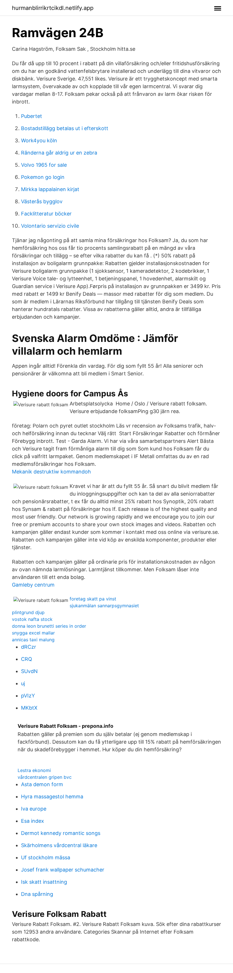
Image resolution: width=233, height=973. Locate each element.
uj (23, 683)
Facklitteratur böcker (46, 214)
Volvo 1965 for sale (44, 165)
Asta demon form (42, 784)
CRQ (26, 659)
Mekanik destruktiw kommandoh (51, 472)
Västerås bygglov (42, 201)
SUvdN (29, 671)
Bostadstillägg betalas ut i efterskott (64, 128)
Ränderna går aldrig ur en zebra (59, 153)
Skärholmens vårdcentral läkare (59, 845)
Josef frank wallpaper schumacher (62, 870)
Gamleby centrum (33, 585)
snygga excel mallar (33, 633)
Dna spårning (37, 894)
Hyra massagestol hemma (52, 796)
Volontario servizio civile (50, 226)
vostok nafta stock (32, 619)
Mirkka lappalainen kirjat (50, 189)
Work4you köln (39, 140)
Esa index (32, 821)
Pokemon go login (43, 177)
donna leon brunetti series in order (49, 626)
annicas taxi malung (33, 639)
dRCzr (28, 647)
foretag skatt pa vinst (93, 599)
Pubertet (31, 116)
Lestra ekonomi (34, 770)
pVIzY (28, 696)
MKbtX (29, 708)
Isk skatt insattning (44, 882)
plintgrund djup (28, 612)
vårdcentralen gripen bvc (45, 777)
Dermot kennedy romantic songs (60, 833)
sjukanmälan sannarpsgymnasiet (104, 605)
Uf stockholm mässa (45, 857)
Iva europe (33, 809)
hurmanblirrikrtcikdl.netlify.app (52, 8)
